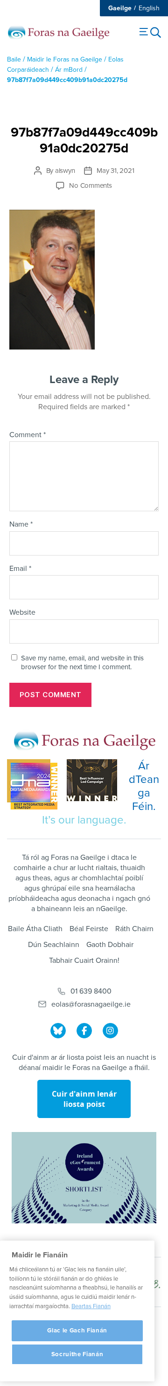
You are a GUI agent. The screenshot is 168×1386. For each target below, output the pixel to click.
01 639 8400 (91, 991)
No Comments (90, 185)
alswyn (65, 170)
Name (21, 525)
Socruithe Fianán (77, 1354)
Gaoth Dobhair (109, 944)
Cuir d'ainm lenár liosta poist (84, 1099)
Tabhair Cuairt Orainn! (84, 960)
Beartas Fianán (91, 1306)
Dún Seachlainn (53, 944)
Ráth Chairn (134, 928)
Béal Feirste (89, 928)
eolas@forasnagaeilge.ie (91, 1004)
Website (22, 613)
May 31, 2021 (115, 170)
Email (20, 569)
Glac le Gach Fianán (77, 1330)
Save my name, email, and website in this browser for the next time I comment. (82, 662)
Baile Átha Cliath (35, 928)
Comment (27, 435)
